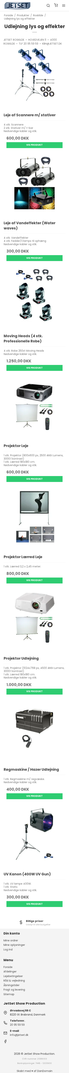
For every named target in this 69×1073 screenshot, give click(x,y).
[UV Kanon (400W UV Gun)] (35, 837)
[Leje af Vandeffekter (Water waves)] (35, 186)
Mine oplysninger (14, 945)
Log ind (8, 949)
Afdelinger (10, 971)
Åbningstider (11, 985)
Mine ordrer (10, 940)
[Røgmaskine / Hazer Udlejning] (35, 733)
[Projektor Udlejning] (35, 621)
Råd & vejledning (14, 980)
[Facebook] (5, 1042)
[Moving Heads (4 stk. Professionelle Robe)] (35, 299)
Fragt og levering (14, 989)
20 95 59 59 (17, 1025)
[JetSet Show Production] (16, 5)
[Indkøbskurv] (56, 5)
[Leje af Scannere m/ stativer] (35, 78)
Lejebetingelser (13, 976)
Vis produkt (34, 144)
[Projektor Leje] (35, 409)
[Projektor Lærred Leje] (35, 520)
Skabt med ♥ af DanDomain (34, 1071)
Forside (8, 967)
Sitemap (8, 994)
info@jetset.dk (19, 1035)
